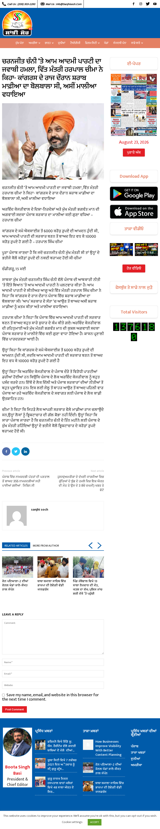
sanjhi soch (39, 509)
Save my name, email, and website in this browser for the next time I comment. (50, 697)
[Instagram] (141, 4)
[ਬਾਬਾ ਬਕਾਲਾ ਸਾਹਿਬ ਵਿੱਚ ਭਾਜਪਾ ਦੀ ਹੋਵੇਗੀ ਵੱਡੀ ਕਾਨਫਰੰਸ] (53, 567)
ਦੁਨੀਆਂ (61, 43)
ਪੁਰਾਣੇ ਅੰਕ (134, 152)
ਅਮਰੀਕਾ (33, 43)
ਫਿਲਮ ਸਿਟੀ (91, 43)
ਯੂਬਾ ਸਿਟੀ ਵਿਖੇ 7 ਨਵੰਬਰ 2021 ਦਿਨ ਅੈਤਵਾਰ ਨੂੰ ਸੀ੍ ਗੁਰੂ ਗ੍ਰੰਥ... (62, 764)
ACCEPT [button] (94, 822)
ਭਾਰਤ (48, 43)
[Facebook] (133, 4)
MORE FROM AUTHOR (46, 545)
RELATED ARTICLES (16, 545)
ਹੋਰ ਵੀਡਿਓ (134, 268)
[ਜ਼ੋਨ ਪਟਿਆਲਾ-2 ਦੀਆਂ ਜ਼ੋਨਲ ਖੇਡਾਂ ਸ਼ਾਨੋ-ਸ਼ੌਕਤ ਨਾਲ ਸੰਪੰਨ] (17, 567)
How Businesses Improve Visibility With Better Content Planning (108, 748)
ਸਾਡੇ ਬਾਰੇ (135, 43)
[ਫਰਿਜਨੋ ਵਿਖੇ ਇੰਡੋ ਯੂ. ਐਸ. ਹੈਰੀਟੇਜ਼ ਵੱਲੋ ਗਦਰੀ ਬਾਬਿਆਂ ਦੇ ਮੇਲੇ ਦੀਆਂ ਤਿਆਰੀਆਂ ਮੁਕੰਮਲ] (40, 745)
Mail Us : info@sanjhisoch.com (63, 4)
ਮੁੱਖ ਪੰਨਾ (20, 43)
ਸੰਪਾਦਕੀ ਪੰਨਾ (119, 43)
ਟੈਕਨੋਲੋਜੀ (75, 43)
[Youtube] (155, 4)
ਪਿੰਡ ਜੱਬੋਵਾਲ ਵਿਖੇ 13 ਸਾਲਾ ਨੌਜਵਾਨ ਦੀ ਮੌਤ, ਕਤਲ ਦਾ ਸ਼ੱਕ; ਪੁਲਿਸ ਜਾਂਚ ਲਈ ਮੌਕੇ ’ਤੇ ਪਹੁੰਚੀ (87, 587)
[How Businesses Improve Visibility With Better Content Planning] (88, 745)
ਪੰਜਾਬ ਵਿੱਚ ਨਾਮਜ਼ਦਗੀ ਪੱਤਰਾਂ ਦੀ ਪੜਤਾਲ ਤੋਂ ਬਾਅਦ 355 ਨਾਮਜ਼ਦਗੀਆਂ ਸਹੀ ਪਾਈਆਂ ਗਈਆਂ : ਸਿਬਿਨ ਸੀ (25, 481)
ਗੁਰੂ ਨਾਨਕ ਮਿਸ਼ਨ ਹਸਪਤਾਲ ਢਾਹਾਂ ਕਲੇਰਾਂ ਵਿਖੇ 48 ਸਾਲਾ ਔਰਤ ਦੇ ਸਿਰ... (61, 785)
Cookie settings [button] (72, 822)
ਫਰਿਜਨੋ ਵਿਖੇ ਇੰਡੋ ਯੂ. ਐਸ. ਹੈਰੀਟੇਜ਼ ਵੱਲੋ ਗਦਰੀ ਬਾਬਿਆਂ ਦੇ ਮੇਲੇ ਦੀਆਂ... (62, 746)
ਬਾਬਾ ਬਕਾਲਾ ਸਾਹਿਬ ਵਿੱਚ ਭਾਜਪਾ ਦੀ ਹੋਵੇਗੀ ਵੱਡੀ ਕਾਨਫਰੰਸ (52, 585)
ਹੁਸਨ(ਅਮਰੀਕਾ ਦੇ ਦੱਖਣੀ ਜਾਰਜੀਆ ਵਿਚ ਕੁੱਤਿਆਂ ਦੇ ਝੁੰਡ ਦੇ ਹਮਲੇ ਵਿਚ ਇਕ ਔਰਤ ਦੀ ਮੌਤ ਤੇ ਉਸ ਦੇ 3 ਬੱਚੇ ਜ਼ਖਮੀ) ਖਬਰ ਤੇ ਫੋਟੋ (81, 483)
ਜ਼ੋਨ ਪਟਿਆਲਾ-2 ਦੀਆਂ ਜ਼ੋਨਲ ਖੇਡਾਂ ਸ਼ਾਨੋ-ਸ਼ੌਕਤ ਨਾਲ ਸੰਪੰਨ (15, 585)
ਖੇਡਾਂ (106, 43)
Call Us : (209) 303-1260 (21, 4)
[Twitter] (148, 4)
